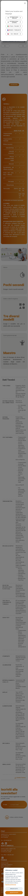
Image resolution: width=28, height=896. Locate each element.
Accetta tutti (14, 892)
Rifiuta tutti (14, 888)
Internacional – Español (14, 22)
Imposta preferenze (10, 884)
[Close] (25, 3)
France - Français (14, 30)
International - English (14, 18)
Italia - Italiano (14, 26)
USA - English (14, 34)
